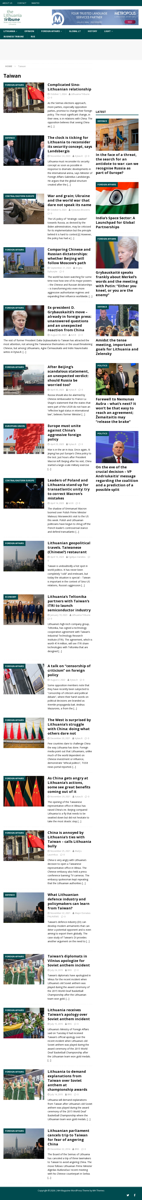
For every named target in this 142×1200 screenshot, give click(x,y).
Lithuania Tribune (80, 94)
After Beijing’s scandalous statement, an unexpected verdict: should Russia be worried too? (68, 375)
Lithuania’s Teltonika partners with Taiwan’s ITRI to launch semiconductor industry (69, 603)
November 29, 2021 (60, 796)
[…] (52, 126)
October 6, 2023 (58, 209)
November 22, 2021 (60, 913)
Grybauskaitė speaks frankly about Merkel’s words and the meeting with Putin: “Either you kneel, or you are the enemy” (117, 283)
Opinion (29, 31)
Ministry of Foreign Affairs (74, 1029)
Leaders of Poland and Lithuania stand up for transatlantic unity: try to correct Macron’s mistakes (69, 489)
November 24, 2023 (60, 155)
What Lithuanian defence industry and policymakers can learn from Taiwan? (69, 901)
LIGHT (107, 31)
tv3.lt (73, 334)
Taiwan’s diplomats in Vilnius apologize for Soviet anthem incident (69, 960)
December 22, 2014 (60, 1149)
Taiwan (52, 975)
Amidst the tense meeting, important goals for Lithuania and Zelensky (117, 347)
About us (7, 3)
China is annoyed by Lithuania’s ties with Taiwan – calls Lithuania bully (69, 839)
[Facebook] (135, 1195)
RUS (33, 36)
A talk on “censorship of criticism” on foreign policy (69, 670)
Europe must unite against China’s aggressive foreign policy (64, 432)
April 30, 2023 (57, 389)
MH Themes (98, 1190)
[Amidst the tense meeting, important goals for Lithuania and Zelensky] (117, 320)
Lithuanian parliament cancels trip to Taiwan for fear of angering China (68, 1137)
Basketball (77, 991)
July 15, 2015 (56, 1023)
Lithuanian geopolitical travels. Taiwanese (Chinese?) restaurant (69, 547)
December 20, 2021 (60, 738)
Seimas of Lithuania (79, 1154)
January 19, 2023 (58, 615)
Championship (74, 1052)
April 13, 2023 (57, 556)
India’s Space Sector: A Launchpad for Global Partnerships (115, 222)
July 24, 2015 (56, 970)
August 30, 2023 (58, 334)
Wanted (35, 3)
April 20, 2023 (57, 444)
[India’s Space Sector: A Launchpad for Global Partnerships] (117, 198)
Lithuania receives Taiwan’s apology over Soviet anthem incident (69, 1014)
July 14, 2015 (56, 1094)
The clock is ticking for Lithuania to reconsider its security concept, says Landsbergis (70, 144)
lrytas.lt (79, 155)
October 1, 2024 (58, 94)
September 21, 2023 (60, 267)
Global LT (75, 31)
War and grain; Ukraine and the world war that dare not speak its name (69, 200)
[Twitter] (128, 1195)
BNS (70, 970)
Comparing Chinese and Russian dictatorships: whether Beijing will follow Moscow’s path (69, 256)
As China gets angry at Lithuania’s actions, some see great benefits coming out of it (69, 785)
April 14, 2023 (57, 503)
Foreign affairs (50, 31)
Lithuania (9, 31)
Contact (21, 3)
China (83, 1162)
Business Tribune (14, 36)
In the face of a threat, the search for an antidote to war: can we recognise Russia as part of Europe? (117, 163)
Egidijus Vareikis (77, 556)
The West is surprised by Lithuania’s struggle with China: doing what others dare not (69, 726)
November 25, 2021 (60, 850)
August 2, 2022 (57, 679)
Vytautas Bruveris (80, 209)
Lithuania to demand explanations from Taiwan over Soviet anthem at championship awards (67, 1080)
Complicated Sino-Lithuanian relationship (69, 86)
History (92, 31)
